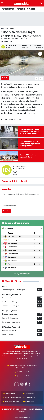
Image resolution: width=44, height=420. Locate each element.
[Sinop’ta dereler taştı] (22, 62)
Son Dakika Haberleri (12, 401)
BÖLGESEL (38, 409)
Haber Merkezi (19, 168)
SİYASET (31, 409)
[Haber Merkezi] (7, 170)
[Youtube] (25, 384)
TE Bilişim (27, 417)
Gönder (6, 211)
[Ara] (42, 3)
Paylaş (6, 78)
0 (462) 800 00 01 (23, 372)
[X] (18, 384)
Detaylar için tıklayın (22, 274)
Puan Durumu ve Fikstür (13, 397)
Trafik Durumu (29, 393)
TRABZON (21, 9)
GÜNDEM (31, 9)
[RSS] (29, 384)
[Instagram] (22, 384)
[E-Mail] (15, 173)
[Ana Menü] (2, 3)
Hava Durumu (10, 393)
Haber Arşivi (29, 401)
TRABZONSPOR (8, 9)
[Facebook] (14, 384)
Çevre (12, 28)
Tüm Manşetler (30, 397)
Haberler (4, 28)
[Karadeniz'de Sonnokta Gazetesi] (22, 3)
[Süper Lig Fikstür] (41, 281)
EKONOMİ (22, 411)
